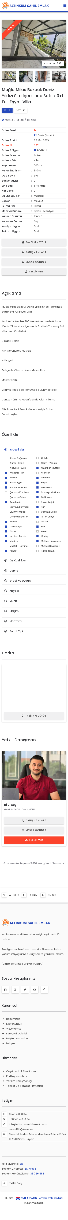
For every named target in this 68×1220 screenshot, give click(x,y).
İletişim (10, 1043)
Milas (20, 120)
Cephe (13, 570)
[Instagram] (15, 989)
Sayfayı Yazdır (36, 242)
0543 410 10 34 (18, 1114)
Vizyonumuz (13, 1028)
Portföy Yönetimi (16, 1076)
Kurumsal (9, 1005)
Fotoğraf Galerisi (16, 1033)
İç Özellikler (16, 449)
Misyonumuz (14, 1024)
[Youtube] (34, 989)
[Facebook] (5, 989)
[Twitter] (25, 989)
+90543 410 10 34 (19, 1119)
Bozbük (32, 120)
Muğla (9, 120)
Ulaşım (14, 611)
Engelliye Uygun (20, 581)
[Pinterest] (44, 989)
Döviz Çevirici (46, 135)
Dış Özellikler (17, 560)
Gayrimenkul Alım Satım (21, 1071)
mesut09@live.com (21, 1129)
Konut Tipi (16, 631)
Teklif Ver (36, 271)
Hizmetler (9, 1058)
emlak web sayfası (51, 1198)
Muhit (13, 601)
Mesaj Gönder (36, 262)
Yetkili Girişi (15, 1183)
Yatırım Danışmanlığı (19, 1081)
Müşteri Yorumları (17, 1038)
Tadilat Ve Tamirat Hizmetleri (24, 1086)
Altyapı (14, 591)
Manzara (15, 621)
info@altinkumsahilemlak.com (28, 1124)
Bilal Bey (10, 805)
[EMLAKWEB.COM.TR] (26, 1198)
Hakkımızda (13, 1019)
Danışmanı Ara (35, 252)
